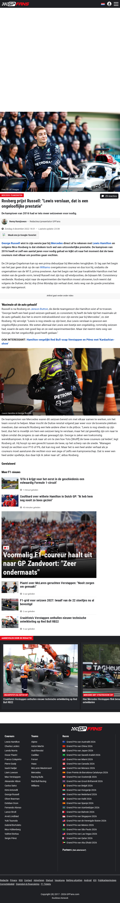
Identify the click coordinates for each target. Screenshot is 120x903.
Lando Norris (11, 750)
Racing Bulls (37, 777)
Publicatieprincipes (107, 880)
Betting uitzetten (74, 880)
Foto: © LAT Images (10, 189)
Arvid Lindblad (12, 816)
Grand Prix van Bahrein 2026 (80, 812)
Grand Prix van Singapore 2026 (82, 816)
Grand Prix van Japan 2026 (80, 750)
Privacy (13, 880)
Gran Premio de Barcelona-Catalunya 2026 (87, 772)
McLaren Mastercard (41, 768)
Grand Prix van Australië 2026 (81, 742)
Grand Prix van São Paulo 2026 (82, 829)
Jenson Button (39, 308)
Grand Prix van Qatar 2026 (79, 838)
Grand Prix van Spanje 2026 (80, 803)
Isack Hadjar (11, 768)
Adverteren (39, 880)
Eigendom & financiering (27, 884)
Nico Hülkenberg (13, 829)
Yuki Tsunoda (11, 820)
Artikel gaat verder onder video (60, 295)
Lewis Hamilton (102, 243)
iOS (94, 880)
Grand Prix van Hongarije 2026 (81, 790)
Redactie (4, 880)
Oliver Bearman (12, 799)
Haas (33, 763)
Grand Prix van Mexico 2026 (80, 825)
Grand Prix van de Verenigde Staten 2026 (86, 820)
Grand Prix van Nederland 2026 (82, 794)
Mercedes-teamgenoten (12, 195)
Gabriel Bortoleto (13, 825)
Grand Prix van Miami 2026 (80, 759)
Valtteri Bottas (12, 834)
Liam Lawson (11, 772)
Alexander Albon (12, 781)
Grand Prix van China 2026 (79, 746)
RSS (21, 880)
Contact (28, 880)
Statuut (49, 880)
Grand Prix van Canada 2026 (81, 763)
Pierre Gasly (10, 763)
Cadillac (35, 755)
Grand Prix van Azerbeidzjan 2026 (83, 807)
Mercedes (57, 243)
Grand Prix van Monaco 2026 (81, 768)
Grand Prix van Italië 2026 (79, 799)
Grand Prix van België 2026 (80, 785)
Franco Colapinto (13, 759)
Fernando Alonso (13, 807)
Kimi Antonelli (11, 790)
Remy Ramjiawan (18, 221)
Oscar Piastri (11, 755)
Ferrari (34, 759)
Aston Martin (37, 746)
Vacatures (60, 880)
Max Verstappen (13, 777)
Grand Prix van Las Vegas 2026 (82, 834)
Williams (45, 267)
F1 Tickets (46, 884)
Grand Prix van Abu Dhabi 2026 (82, 842)
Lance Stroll (10, 812)
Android (88, 880)
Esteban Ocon (11, 803)
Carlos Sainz (11, 785)
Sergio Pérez (11, 838)
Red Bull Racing (38, 781)
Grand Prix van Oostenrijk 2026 (82, 777)
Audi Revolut (37, 750)
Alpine (34, 742)
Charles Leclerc (12, 746)
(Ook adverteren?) (79, 850)
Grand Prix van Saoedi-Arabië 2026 (83, 755)
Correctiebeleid (7, 884)
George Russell (11, 243)
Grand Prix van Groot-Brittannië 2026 (85, 781)
